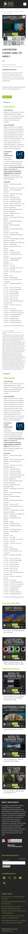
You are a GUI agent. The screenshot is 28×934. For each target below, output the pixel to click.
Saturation (23, 358)
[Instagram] (14, 877)
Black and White (13, 339)
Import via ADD (5, 350)
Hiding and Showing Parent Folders (10, 345)
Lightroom (18, 332)
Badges (7, 337)
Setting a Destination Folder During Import (12, 359)
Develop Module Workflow (16, 341)
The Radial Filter (18, 366)
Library (13, 332)
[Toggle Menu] (24, 4)
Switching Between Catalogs (8, 360)
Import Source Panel (19, 348)
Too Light (17, 367)
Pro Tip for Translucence (11, 356)
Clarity (11, 340)
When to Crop (12, 369)
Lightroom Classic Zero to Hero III (13, 729)
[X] (9, 877)
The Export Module (18, 363)
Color (8, 341)
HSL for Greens (22, 345)
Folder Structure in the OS (18, 344)
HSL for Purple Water (7, 347)
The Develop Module (9, 363)
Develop (10, 332)
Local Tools (13, 351)
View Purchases (18, 66)
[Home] (2, 11)
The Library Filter (10, 366)
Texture (6, 362)
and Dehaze (9, 336)
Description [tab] (6, 102)
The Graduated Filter (14, 365)
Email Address (6, 860)
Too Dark (13, 367)
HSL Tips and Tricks (16, 347)
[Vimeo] (4, 883)
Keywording (8, 351)
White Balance (18, 369)
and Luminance (15, 336)
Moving (18, 351)
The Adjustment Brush (14, 362)
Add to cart (7, 97)
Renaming (18, 358)
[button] (24, 17)
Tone (9, 367)
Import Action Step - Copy (8, 348)
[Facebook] (4, 877)
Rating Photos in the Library (8, 358)
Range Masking (21, 356)
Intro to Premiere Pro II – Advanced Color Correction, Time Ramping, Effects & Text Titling (14, 698)
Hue (22, 347)
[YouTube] (20, 877)
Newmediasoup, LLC (7, 931)
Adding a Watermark (9, 335)
